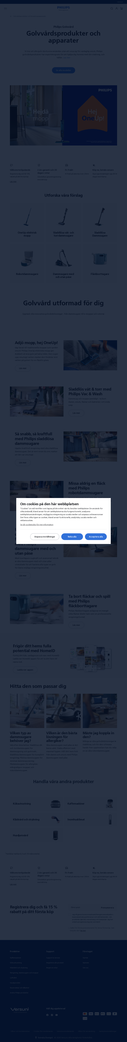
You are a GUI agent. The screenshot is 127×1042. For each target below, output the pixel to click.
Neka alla (72, 536)
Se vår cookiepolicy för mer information (36, 524)
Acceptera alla (96, 536)
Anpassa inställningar (44, 536)
